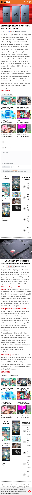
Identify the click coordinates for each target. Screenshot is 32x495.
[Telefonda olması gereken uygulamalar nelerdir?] (16, 208)
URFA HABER (5, 91)
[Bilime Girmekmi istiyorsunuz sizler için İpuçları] (16, 201)
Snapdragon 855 (14, 375)
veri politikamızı (7, 493)
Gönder (6, 166)
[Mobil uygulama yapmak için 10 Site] (16, 194)
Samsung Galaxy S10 (7, 94)
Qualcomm (4, 375)
